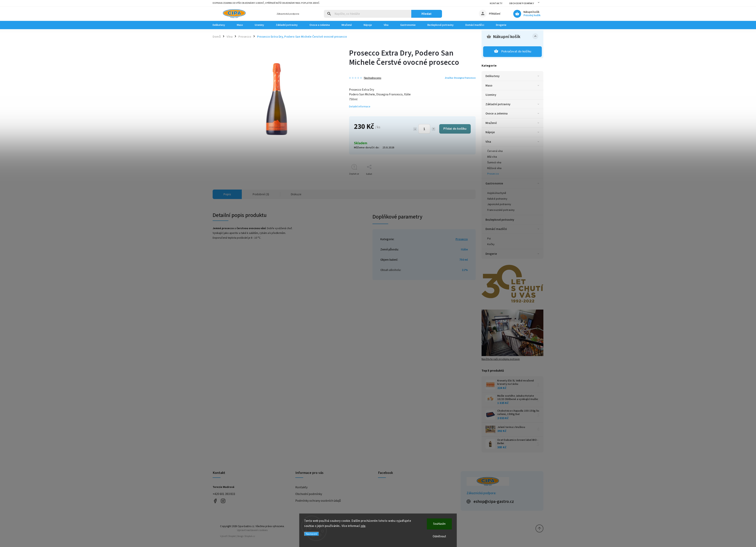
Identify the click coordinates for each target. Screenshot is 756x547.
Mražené (491, 123)
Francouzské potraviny (501, 210)
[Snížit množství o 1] (415, 129)
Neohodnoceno (372, 78)
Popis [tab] (227, 194)
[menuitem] (222, 25)
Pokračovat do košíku (516, 51)
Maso (488, 85)
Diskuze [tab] (296, 194)
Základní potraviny (497, 104)
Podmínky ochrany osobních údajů (318, 501)
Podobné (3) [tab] (261, 194)
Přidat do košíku (454, 128)
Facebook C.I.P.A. (215, 501)
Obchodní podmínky (521, 3)
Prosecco (493, 174)
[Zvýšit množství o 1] (433, 129)
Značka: (460, 78)
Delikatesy (492, 76)
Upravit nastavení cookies (252, 530)
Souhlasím (439, 524)
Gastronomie (494, 183)
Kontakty (496, 3)
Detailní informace (359, 107)
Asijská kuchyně (496, 193)
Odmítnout (439, 536)
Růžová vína (494, 168)
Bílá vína (492, 157)
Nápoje (490, 132)
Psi (489, 239)
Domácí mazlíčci (496, 229)
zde (363, 526)
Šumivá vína (494, 163)
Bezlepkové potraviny (499, 220)
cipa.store (222, 501)
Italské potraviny (497, 199)
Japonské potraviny (499, 204)
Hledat (427, 13)
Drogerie (491, 254)
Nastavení (311, 533)
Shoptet (232, 536)
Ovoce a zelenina (496, 113)
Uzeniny (490, 95)
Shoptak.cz (249, 536)
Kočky (491, 244)
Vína (488, 142)
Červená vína (495, 151)
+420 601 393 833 (224, 494)
